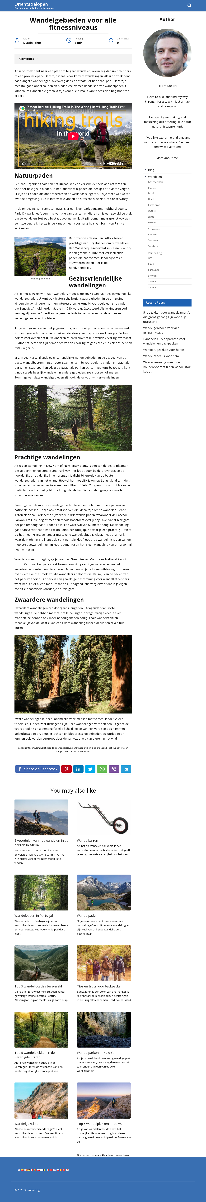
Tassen (152, 281)
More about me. (167, 158)
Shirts (151, 216)
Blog (151, 170)
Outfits (152, 210)
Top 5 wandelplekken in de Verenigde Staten (34, 1054)
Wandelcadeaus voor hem (161, 356)
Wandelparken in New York (97, 1052)
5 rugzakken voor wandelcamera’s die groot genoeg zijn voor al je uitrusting (166, 317)
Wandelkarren (87, 840)
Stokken (152, 275)
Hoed (151, 199)
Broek (151, 193)
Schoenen (154, 229)
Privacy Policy (122, 1155)
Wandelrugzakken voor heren (163, 350)
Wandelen (155, 177)
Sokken (152, 222)
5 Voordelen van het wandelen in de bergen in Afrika (41, 842)
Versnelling (155, 253)
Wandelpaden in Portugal (33, 915)
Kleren (152, 188)
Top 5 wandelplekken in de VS (99, 1123)
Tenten (152, 287)
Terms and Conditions (102, 1155)
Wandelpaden (87, 915)
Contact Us (83, 1155)
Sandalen (153, 240)
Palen (151, 263)
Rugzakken (153, 269)
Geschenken (155, 182)
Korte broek (154, 204)
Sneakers (153, 246)
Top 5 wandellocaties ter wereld (38, 986)
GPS (150, 258)
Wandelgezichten (27, 1123)
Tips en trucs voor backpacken (100, 986)
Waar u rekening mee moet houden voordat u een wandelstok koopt (167, 367)
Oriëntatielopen (31, 4)
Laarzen (152, 234)
